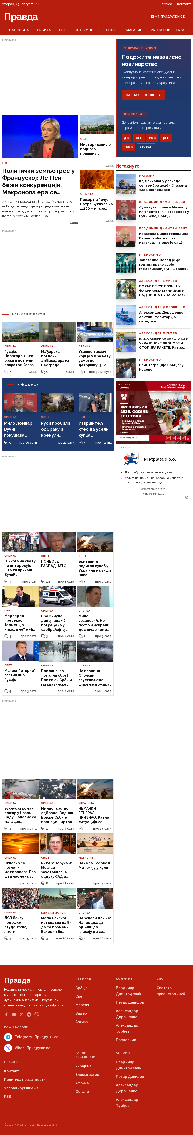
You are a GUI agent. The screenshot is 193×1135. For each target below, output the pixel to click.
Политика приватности (24, 1080)
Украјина (83, 1066)
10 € (138, 138)
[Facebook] (6, 1014)
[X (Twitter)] (22, 1014)
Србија (44, 30)
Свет (63, 30)
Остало (82, 1092)
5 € (126, 138)
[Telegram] (29, 1014)
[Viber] (36, 1014)
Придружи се (173, 16)
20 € (152, 138)
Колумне (84, 30)
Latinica (166, 4)
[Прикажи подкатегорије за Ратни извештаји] (189, 30)
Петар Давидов (130, 1002)
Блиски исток (87, 1075)
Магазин (134, 30)
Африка (82, 1083)
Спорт (112, 30)
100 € (128, 147)
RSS (7, 1097)
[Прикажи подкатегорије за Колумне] (98, 30)
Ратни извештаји (167, 30)
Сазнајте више (140, 95)
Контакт (184, 4)
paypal (146, 147)
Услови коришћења (21, 1088)
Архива (81, 1022)
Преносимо (126, 1040)
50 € (165, 138)
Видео (81, 1013)
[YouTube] (14, 1014)
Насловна (19, 30)
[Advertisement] (58, 78)
